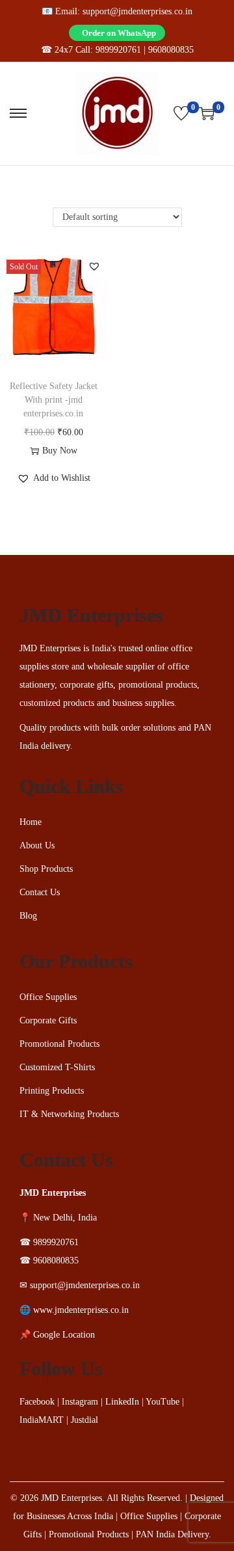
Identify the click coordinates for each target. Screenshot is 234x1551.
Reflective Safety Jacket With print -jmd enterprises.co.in (54, 433)
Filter (124, 214)
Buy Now (59, 484)
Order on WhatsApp (119, 33)
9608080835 (171, 50)
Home (31, 856)
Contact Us (40, 926)
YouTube (162, 1435)
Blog (28, 949)
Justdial (84, 1454)
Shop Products (46, 903)
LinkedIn (122, 1435)
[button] (94, 300)
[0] (181, 113)
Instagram (80, 1435)
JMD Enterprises (71, 1532)
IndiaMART (42, 1454)
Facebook (37, 1435)
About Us (37, 879)
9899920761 (118, 50)
